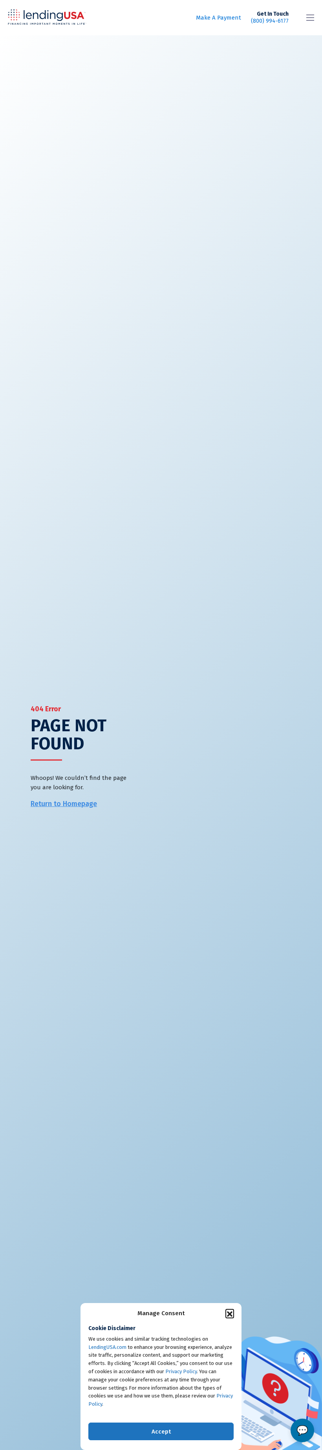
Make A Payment (218, 17)
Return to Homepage (64, 803)
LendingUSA (47, 17)
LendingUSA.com (107, 1347)
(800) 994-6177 (270, 17)
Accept (161, 1431)
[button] (230, 1313)
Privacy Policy (181, 1371)
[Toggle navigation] (310, 17)
